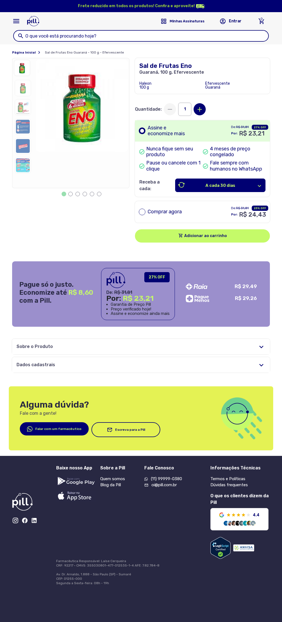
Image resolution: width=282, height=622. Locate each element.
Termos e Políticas (227, 478)
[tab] (64, 194)
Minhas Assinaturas (187, 21)
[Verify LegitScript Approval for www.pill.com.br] (220, 548)
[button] (23, 69)
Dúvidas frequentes (229, 484)
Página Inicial (24, 52)
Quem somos (112, 478)
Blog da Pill (110, 484)
